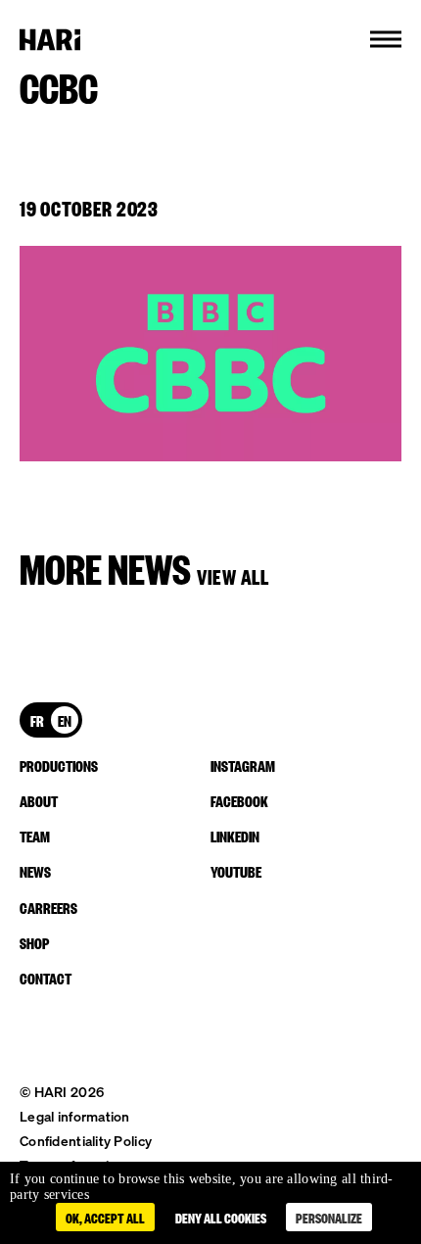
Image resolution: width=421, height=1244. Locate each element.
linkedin (234, 835)
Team (35, 835)
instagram (242, 765)
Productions (59, 765)
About (39, 800)
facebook (239, 800)
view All (233, 575)
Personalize (329, 1217)
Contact (45, 977)
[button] (385, 39)
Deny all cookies (220, 1217)
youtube (235, 871)
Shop (34, 942)
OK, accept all (105, 1217)
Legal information (75, 1116)
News (35, 871)
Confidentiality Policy (86, 1140)
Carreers (48, 907)
